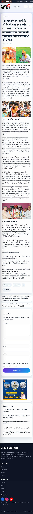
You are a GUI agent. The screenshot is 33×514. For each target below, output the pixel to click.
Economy (3, 483)
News (2, 488)
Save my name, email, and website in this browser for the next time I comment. (15, 365)
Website (5, 354)
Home (2, 467)
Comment (6, 323)
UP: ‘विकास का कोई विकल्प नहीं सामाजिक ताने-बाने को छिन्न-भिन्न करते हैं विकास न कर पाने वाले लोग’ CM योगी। (16, 305)
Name (4, 339)
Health (2, 486)
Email (4, 347)
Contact (3, 475)
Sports (2, 491)
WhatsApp (7, 290)
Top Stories (4, 470)
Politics (3, 473)
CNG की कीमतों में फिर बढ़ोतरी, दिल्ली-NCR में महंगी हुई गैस (16, 428)
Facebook (17, 285)
